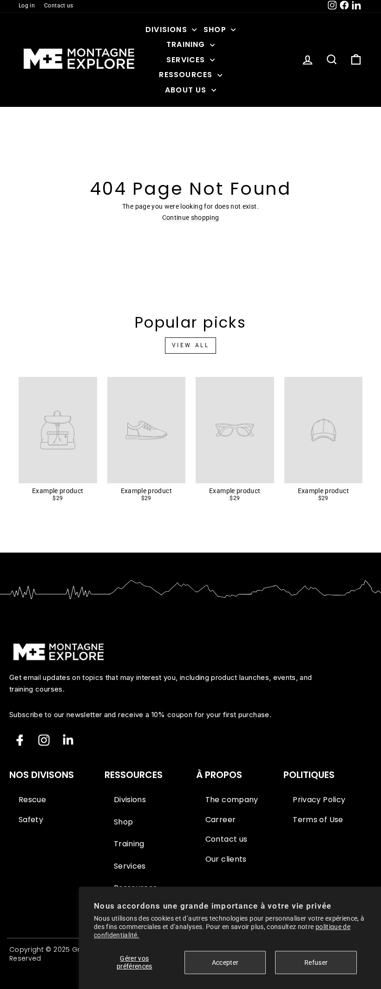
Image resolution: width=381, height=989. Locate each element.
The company (231, 800)
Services (187, 59)
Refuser (316, 962)
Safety (31, 820)
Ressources (187, 74)
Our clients (226, 859)
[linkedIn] (68, 740)
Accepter (225, 962)
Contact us (58, 5)
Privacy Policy (319, 800)
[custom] (43, 740)
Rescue (32, 800)
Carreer (220, 820)
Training (187, 44)
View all (191, 345)
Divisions (167, 29)
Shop (216, 29)
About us (187, 90)
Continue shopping (190, 217)
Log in (27, 5)
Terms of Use (318, 820)
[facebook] (19, 740)
